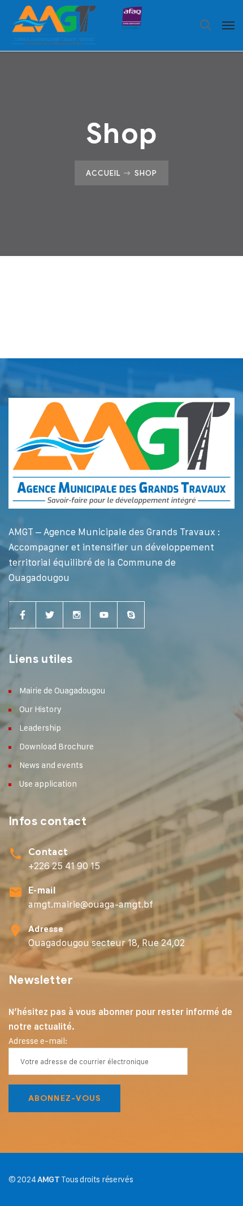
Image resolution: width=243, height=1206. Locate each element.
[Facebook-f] (22, 614)
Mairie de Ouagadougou (62, 690)
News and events (51, 765)
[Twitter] (49, 614)
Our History (40, 709)
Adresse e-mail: (37, 1040)
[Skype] (131, 614)
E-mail (41, 890)
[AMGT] (76, 25)
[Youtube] (104, 614)
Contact (48, 852)
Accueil (103, 172)
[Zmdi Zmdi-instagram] (76, 614)
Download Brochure (56, 746)
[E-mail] (15, 892)
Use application (48, 783)
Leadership (40, 727)
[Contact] (15, 854)
